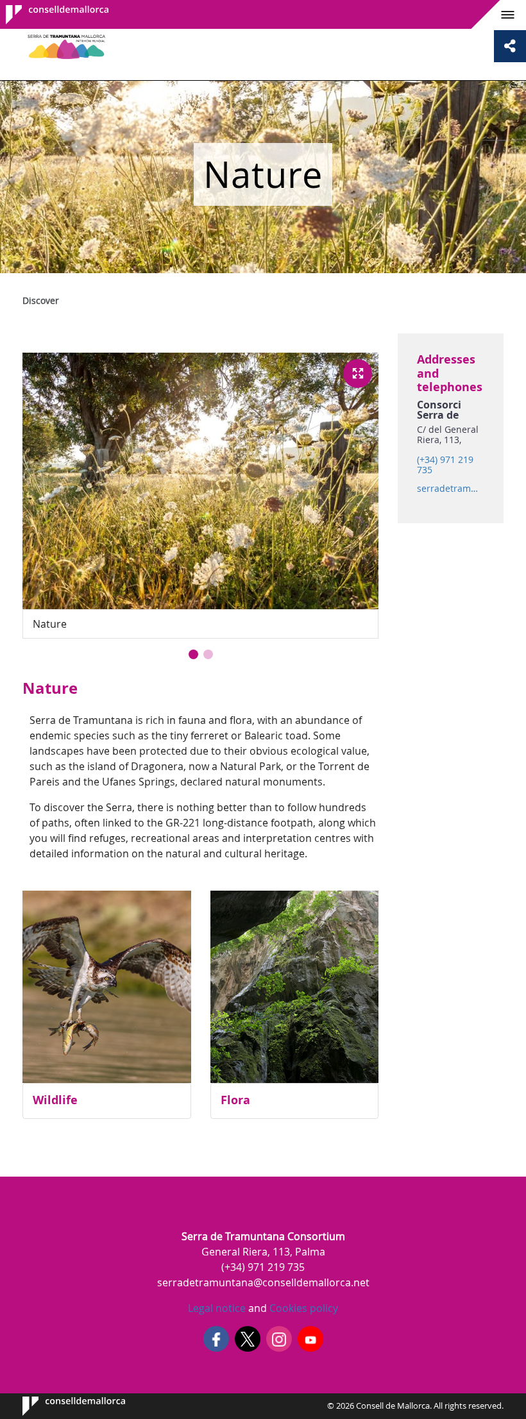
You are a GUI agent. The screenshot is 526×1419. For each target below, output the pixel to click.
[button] (193, 654)
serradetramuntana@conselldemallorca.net (450, 488)
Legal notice (217, 1308)
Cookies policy (302, 1308)
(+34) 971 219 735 (445, 465)
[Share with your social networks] (510, 46)
